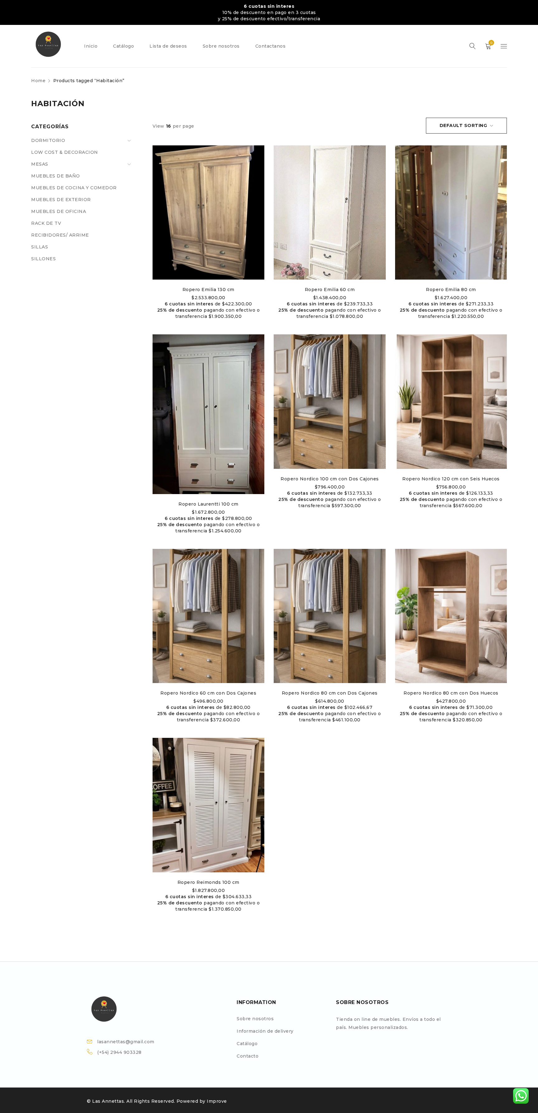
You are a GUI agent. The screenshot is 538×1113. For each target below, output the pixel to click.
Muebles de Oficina (58, 211)
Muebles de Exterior (61, 199)
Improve (217, 1101)
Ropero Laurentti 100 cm (208, 504)
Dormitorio (48, 140)
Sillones (43, 259)
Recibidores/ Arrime (60, 235)
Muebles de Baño (55, 176)
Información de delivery (265, 1031)
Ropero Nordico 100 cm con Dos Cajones (330, 479)
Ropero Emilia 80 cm (451, 289)
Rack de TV (46, 223)
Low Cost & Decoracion (64, 152)
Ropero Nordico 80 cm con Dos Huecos (451, 693)
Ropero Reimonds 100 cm (208, 882)
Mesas (39, 164)
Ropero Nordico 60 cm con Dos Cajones (208, 693)
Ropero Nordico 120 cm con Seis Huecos (451, 479)
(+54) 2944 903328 (119, 1052)
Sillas (39, 247)
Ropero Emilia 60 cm (330, 289)
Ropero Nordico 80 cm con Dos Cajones (330, 693)
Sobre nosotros (255, 1018)
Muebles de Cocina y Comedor (74, 188)
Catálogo (247, 1043)
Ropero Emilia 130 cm (208, 289)
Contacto (247, 1056)
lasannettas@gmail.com (125, 1042)
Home (38, 80)
